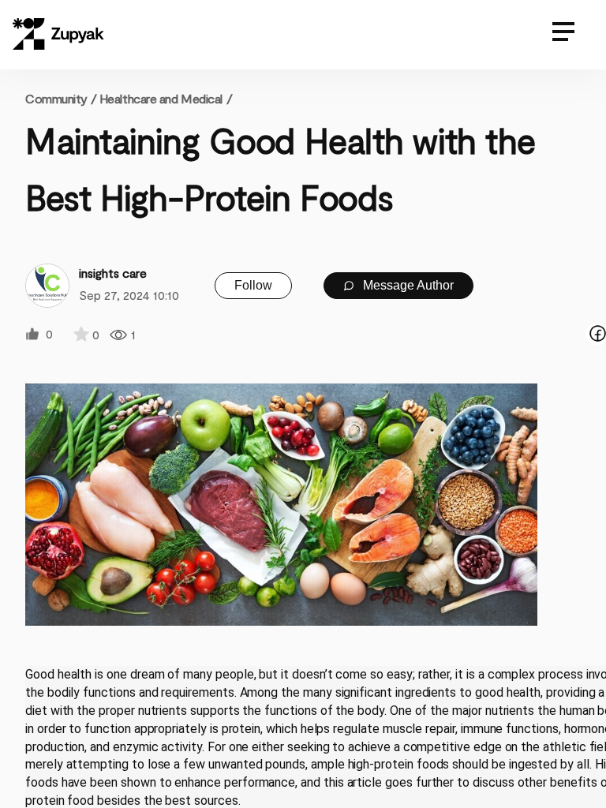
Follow (253, 285)
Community (60, 98)
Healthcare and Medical (161, 98)
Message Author (407, 285)
